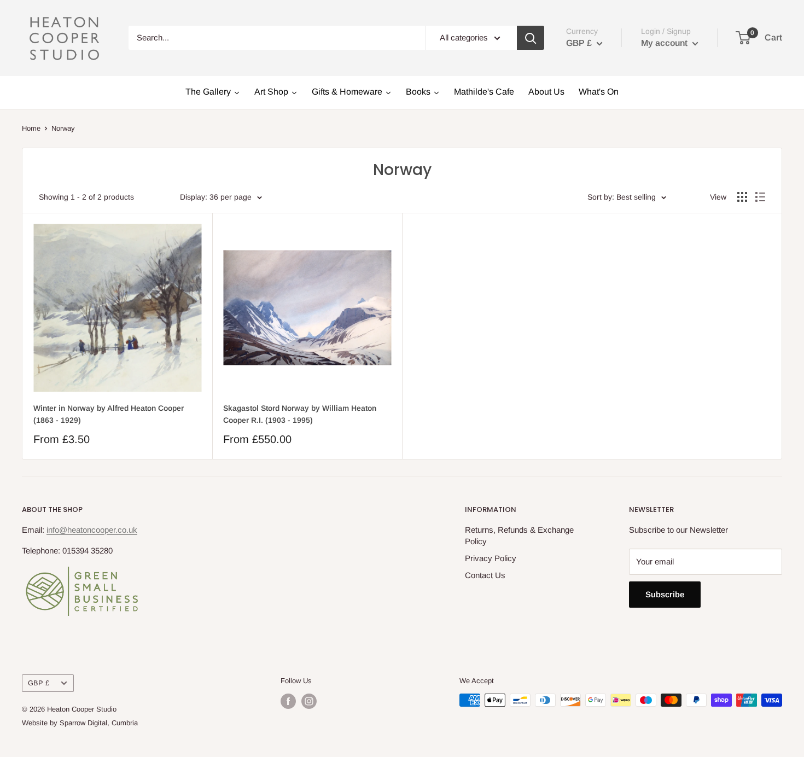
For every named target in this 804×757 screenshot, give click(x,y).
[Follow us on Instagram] (309, 701)
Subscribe (664, 594)
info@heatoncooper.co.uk (91, 529)
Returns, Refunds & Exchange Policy (519, 535)
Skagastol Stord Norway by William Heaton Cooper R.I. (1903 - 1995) (299, 414)
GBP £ (38, 683)
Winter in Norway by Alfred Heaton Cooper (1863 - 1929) (108, 414)
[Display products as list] (760, 197)
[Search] (530, 38)
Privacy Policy (490, 558)
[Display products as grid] (742, 197)
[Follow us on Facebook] (288, 701)
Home (31, 128)
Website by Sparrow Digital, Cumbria (80, 723)
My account (665, 43)
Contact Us (485, 575)
